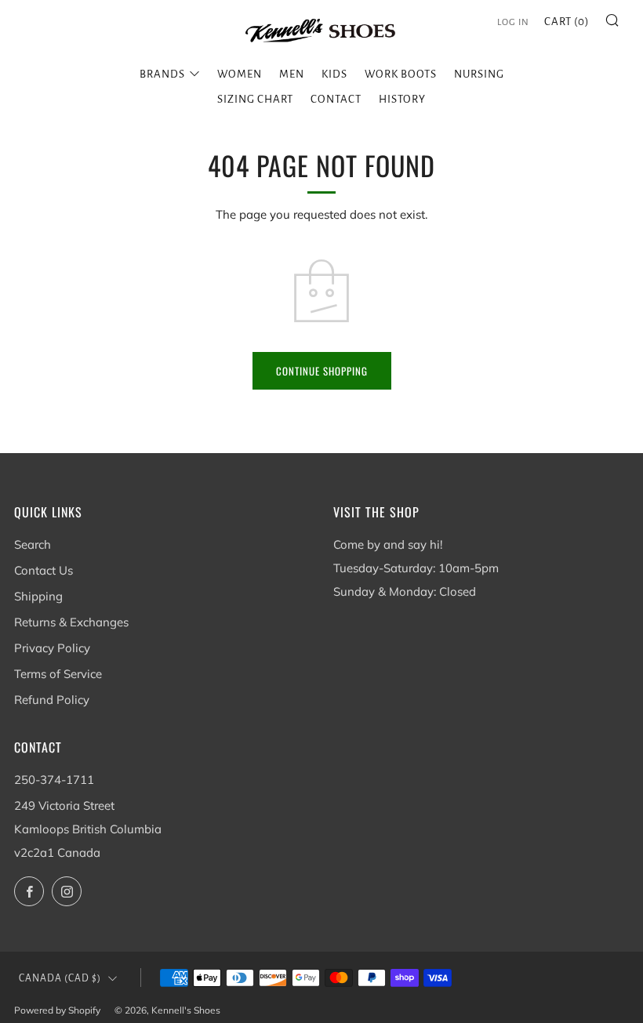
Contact (336, 99)
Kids (334, 74)
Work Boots (401, 74)
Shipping (38, 596)
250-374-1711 (54, 779)
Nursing (479, 74)
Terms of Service (58, 673)
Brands (162, 74)
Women (239, 74)
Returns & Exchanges (71, 622)
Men (291, 74)
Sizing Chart (255, 99)
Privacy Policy (52, 647)
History (402, 99)
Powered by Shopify (57, 1010)
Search (32, 544)
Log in (513, 22)
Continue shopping (322, 371)
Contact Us (43, 570)
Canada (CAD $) (60, 978)
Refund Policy (51, 699)
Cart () (567, 21)
